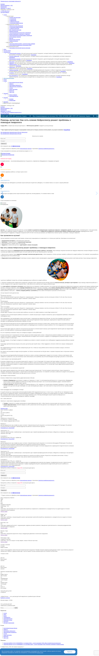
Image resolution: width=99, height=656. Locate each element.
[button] (97, 193)
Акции (5, 79)
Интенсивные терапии (15, 37)
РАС (1, 502)
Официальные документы (15, 86)
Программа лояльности (15, 85)
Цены (4, 49)
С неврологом (12, 20)
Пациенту (5, 93)
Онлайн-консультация (14, 17)
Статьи (11, 88)
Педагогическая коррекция (16, 25)
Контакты (5, 101)
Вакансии (11, 90)
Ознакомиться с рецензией (7, 428)
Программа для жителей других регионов (19, 48)
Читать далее (4, 511)
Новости (11, 83)
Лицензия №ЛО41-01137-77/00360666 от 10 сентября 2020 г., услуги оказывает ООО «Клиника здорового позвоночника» (33, 644)
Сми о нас (11, 92)
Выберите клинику (5, 597)
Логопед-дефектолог (14, 56)
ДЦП (2, 503)
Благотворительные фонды (16, 82)
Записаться (24, 132)
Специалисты (6, 52)
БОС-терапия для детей (15, 30)
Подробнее (33, 54)
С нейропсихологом (14, 21)
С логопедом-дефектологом (16, 23)
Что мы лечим (7, 50)
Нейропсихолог (13, 64)
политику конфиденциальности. (46, 148)
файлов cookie (40, 652)
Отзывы (3, 546)
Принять (69, 652)
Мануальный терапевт (15, 59)
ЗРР (1, 500)
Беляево (11, 99)
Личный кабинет (5, 12)
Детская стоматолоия (8, 623)
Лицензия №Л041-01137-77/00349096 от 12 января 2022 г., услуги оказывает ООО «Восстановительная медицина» (32, 643)
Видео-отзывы (4, 547)
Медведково (12, 100)
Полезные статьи (7, 620)
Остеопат (11, 72)
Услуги (5, 14)
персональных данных (25, 148)
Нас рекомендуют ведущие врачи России (11, 132)
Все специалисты (13, 75)
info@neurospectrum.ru (15, 112)
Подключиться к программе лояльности (11, 1)
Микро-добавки (13, 95)
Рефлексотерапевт (14, 70)
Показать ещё (4, 408)
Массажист (12, 61)
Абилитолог (12, 67)
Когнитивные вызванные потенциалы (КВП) (20, 45)
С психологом (12, 19)
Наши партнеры (13, 89)
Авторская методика (8, 78)
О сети (5, 81)
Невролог (11, 63)
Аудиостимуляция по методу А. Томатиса (19, 34)
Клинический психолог (15, 53)
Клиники (5, 97)
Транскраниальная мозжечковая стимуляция (20, 35)
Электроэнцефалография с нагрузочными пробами (22, 43)
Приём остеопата (13, 41)
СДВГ (2, 499)
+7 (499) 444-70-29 (5, 11)
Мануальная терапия (14, 39)
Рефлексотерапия (13, 31)
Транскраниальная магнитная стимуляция (20, 32)
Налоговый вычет (13, 96)
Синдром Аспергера (6, 504)
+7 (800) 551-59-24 (15, 146)
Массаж (11, 38)
